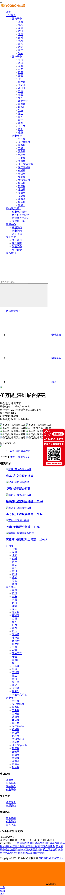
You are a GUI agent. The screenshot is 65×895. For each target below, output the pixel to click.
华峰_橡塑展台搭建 (20, 488)
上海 (20, 21)
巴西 (20, 72)
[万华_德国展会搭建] (17, 520)
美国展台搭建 (37, 843)
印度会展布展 (17, 852)
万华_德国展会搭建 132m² (23, 526)
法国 (20, 75)
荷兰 (20, 78)
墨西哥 (21, 107)
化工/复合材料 (25, 164)
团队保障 (17, 243)
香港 (14, 580)
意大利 (21, 85)
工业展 (21, 158)
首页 (8, 12)
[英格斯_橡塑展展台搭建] (20, 533)
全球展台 (11, 15)
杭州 (20, 40)
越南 (14, 650)
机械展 (21, 170)
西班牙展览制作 (33, 849)
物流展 (21, 192)
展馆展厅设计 (13, 208)
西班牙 (21, 88)
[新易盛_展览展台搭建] (18, 495)
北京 (20, 25)
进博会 (21, 205)
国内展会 (17, 18)
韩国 (14, 647)
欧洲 (20, 91)
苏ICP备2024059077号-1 (51, 858)
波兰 (20, 113)
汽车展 (21, 151)
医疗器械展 (24, 167)
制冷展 (21, 183)
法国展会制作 (17, 849)
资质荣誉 (17, 246)
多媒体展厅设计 (20, 218)
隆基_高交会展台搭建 (21, 475)
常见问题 (17, 234)
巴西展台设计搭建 (35, 852)
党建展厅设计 (19, 221)
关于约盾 (11, 237)
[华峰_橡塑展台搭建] (17, 482)
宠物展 (21, 196)
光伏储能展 (24, 142)
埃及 (20, 129)
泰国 (20, 94)
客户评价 (17, 249)
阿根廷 (15, 672)
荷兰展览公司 (50, 849)
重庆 (20, 50)
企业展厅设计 (19, 211)
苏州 (20, 37)
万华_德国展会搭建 (20, 451)
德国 (20, 63)
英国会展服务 (48, 846)
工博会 (21, 148)
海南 (20, 53)
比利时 (15, 691)
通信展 (21, 161)
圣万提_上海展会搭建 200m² (25, 514)
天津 (20, 34)
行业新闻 (17, 230)
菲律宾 (15, 637)
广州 (20, 31)
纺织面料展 (24, 180)
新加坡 (21, 104)
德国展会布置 (52, 843)
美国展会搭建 (32, 846)
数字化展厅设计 (20, 215)
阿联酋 (15, 688)
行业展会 (17, 135)
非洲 (20, 132)
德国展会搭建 (17, 846)
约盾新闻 (17, 227)
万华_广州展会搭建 (20, 456)
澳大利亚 (23, 101)
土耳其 (21, 126)
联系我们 (11, 253)
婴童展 (21, 186)
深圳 (20, 28)
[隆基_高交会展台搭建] (18, 469)
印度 (20, 97)
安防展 (21, 173)
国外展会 (17, 56)
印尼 (14, 685)
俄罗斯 (21, 82)
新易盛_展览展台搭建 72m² (24, 501)
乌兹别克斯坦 (19, 694)
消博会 (21, 199)
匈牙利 (15, 682)
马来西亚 (17, 653)
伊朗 (20, 123)
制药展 (21, 202)
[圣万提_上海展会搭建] (18, 507)
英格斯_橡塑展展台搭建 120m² (26, 539)
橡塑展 (21, 145)
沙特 (20, 110)
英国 (20, 66)
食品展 (21, 177)
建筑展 (21, 189)
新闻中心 (11, 224)
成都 (20, 47)
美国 (20, 59)
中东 (20, 69)
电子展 (21, 154)
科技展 (21, 139)
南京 (20, 44)
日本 (20, 116)
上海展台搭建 (22, 843)
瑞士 (20, 120)
